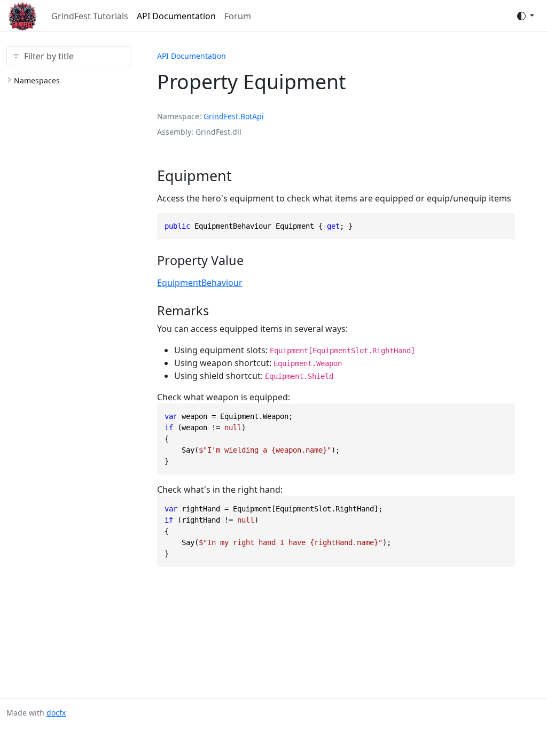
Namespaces (37, 80)
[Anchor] (242, 175)
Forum (237, 16)
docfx (56, 713)
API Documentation (176, 16)
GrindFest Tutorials (89, 16)
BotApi (252, 116)
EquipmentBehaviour (200, 283)
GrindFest (221, 116)
